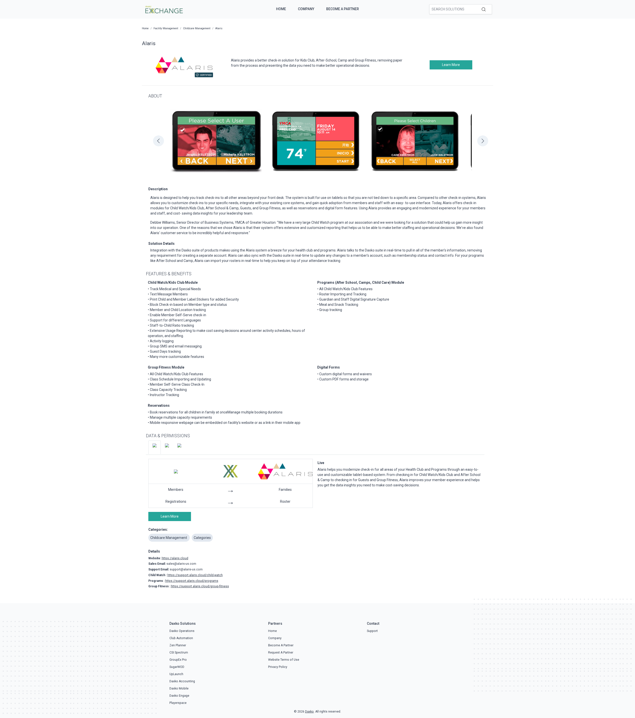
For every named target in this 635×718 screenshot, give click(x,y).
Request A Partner (280, 652)
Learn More (451, 65)
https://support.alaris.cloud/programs (191, 581)
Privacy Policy (277, 667)
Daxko (309, 711)
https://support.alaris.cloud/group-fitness (200, 586)
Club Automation (181, 638)
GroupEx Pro (178, 659)
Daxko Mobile (179, 688)
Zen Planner (177, 645)
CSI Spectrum (178, 652)
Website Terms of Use (283, 659)
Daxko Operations (181, 631)
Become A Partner (342, 9)
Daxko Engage (179, 695)
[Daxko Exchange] (163, 9)
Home (281, 9)
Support (372, 631)
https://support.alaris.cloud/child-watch (195, 575)
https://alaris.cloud (175, 558)
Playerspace (178, 703)
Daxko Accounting (182, 681)
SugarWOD (176, 667)
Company (306, 9)
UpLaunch (176, 674)
